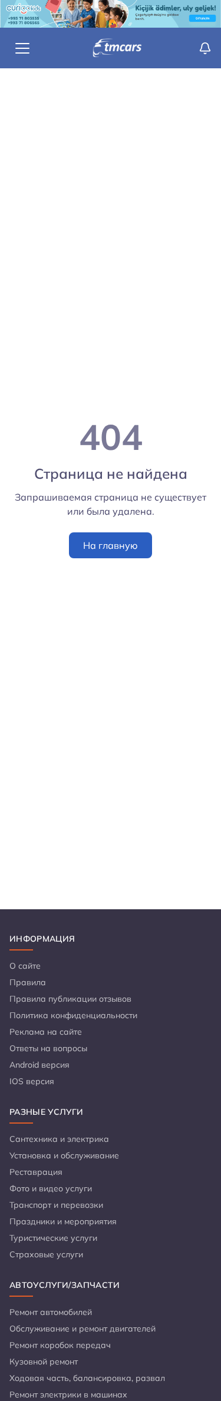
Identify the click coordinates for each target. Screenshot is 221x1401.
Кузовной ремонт (43, 1361)
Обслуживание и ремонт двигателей (82, 1328)
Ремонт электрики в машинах (68, 1394)
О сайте (25, 966)
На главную (110, 545)
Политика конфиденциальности (73, 1015)
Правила (27, 982)
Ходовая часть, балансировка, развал (87, 1378)
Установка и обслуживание (64, 1155)
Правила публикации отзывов (70, 998)
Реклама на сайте (45, 1031)
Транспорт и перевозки (56, 1205)
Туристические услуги (53, 1238)
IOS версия (31, 1081)
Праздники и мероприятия (63, 1221)
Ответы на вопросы (48, 1048)
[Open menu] (22, 48)
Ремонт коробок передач (60, 1345)
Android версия (39, 1064)
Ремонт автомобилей (50, 1312)
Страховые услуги (46, 1254)
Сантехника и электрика (59, 1139)
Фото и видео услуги (50, 1188)
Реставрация (35, 1172)
